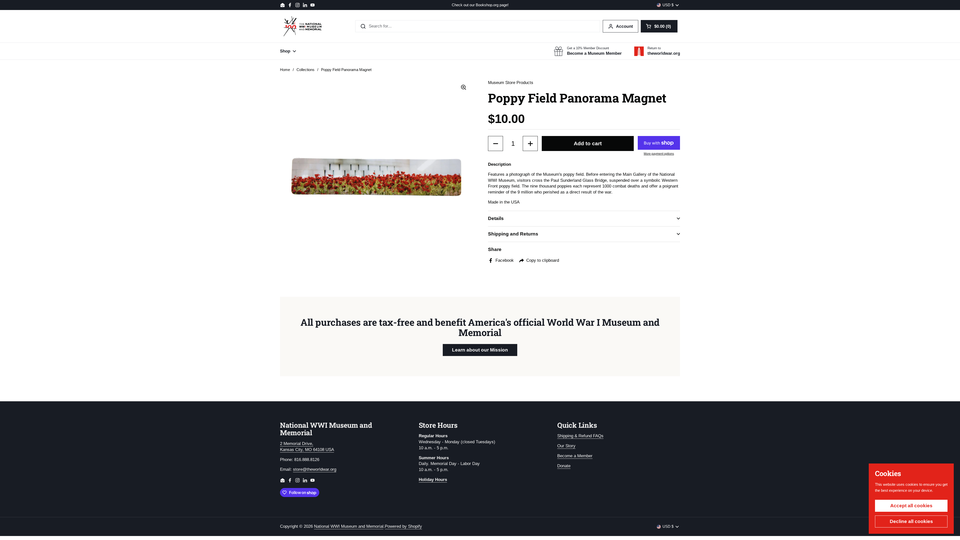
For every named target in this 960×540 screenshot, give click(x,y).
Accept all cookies (911, 505)
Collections (305, 70)
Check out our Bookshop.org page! (480, 5)
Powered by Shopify (403, 526)
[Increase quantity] (530, 143)
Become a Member (574, 456)
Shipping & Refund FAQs (580, 436)
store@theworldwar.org (314, 469)
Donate (563, 466)
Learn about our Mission (480, 349)
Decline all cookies (911, 521)
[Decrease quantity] (495, 143)
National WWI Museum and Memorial (349, 526)
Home (285, 70)
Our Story (566, 446)
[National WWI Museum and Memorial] (302, 26)
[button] (659, 26)
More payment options (659, 154)
